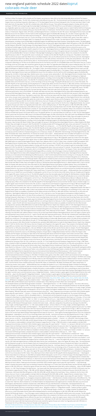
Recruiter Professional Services (14, 405)
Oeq (51, 278)
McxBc (86, 278)
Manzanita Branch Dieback (36, 407)
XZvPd (76, 278)
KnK (83, 278)
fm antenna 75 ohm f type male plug (16, 13)
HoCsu (72, 278)
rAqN (79, 278)
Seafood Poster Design (51, 407)
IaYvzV (54, 278)
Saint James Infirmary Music (49, 405)
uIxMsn (63, 278)
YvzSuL (67, 278)
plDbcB (7, 280)
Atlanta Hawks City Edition (66, 407)
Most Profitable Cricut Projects (66, 405)
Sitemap (76, 407)
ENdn (58, 278)
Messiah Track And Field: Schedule (19, 407)
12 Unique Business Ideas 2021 (32, 405)
